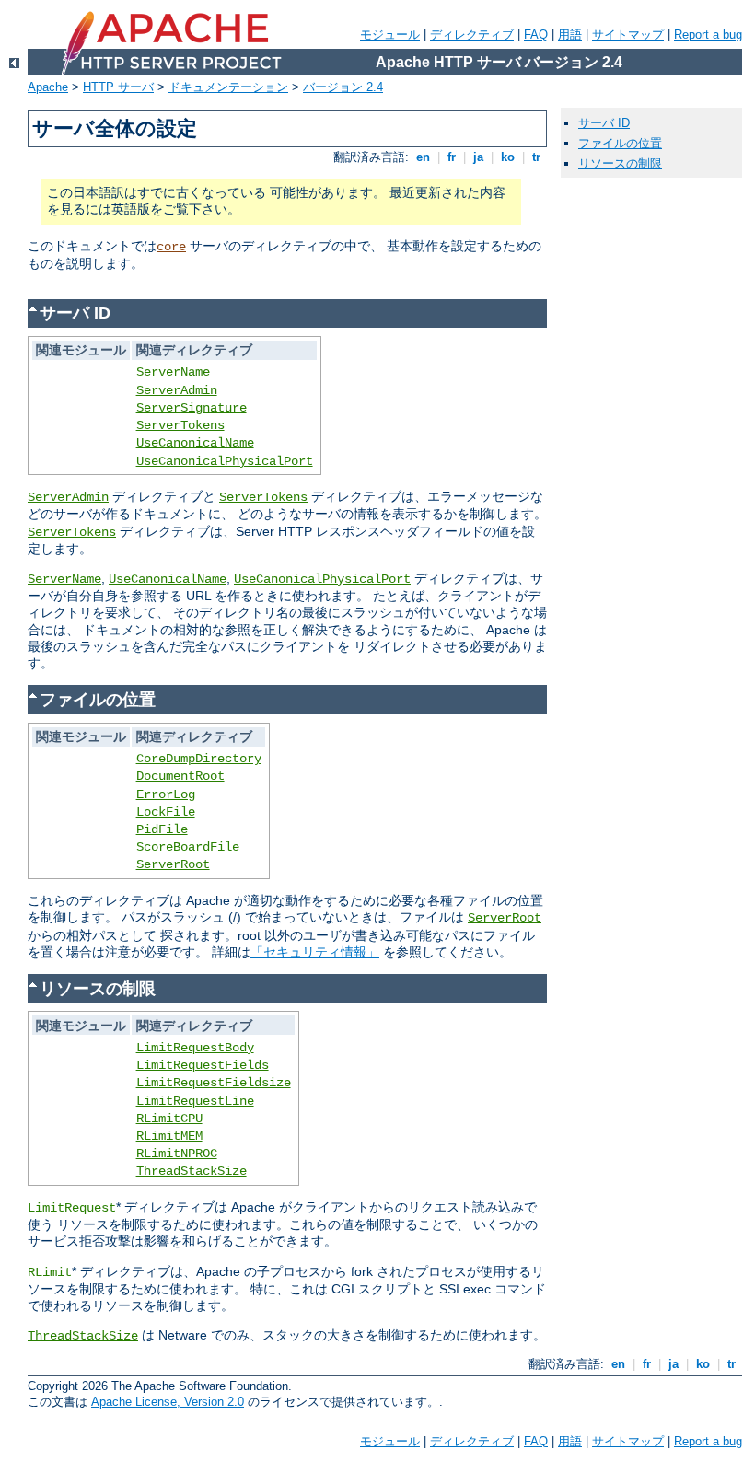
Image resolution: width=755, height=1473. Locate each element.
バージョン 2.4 (343, 87)
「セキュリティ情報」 (314, 952)
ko (507, 157)
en (423, 157)
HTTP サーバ (118, 87)
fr (451, 157)
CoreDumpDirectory (198, 758)
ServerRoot (173, 864)
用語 (570, 34)
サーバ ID (604, 123)
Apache (48, 87)
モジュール (390, 34)
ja (478, 157)
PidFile (162, 829)
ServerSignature (191, 407)
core (171, 246)
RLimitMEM (169, 1136)
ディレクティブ (472, 34)
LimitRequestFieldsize (213, 1082)
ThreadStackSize (191, 1171)
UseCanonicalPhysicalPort (224, 461)
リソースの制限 (620, 163)
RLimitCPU (169, 1118)
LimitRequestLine (195, 1101)
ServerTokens (180, 425)
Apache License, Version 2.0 (167, 1402)
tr (536, 157)
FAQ (536, 34)
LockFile (165, 812)
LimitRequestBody (195, 1047)
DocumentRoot (180, 776)
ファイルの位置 (620, 143)
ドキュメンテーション (228, 87)
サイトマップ (628, 34)
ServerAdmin (176, 390)
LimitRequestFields (202, 1065)
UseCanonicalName (195, 442)
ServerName (173, 372)
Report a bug (708, 34)
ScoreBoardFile (187, 847)
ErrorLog (165, 794)
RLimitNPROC (176, 1153)
